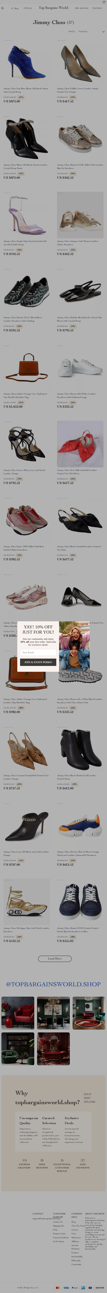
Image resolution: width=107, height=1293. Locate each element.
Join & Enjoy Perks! (38, 662)
